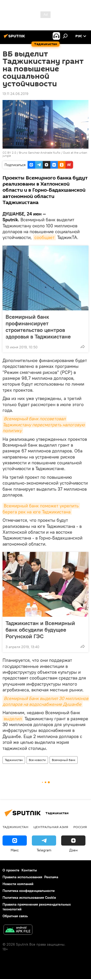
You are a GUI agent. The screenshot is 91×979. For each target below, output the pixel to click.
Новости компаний (18, 884)
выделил (13, 719)
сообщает (44, 237)
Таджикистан (14, 760)
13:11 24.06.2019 (15, 93)
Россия (80, 827)
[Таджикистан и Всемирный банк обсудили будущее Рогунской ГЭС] (45, 584)
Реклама (51, 877)
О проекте (11, 870)
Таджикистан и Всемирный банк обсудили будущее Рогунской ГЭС (40, 630)
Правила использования (22, 877)
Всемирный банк (63, 760)
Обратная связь (15, 916)
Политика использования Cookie (29, 897)
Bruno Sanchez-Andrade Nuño (39, 152)
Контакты (29, 870)
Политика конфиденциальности (29, 890)
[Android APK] (18, 930)
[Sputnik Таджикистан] (15, 38)
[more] (83, 347)
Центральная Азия (50, 827)
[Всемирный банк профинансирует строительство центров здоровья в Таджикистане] (45, 278)
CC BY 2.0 (9, 152)
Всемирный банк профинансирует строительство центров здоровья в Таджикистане (38, 326)
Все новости (37, 760)
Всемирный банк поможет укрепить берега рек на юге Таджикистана (41, 508)
